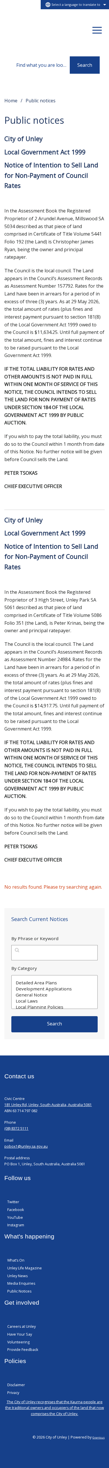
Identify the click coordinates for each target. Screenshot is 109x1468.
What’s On (15, 1260)
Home (10, 100)
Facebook (15, 1209)
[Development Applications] (54, 989)
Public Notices (19, 1291)
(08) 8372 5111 (16, 1128)
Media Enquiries (21, 1283)
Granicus (98, 1437)
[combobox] (75, 4)
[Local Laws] (54, 1001)
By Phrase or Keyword (34, 938)
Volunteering (18, 1342)
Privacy (13, 1392)
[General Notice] (54, 995)
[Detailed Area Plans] (54, 983)
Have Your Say (19, 1334)
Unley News (17, 1275)
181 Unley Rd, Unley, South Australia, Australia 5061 (48, 1104)
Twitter (13, 1201)
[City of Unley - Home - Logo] (27, 30)
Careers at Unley (21, 1326)
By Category (24, 968)
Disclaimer (16, 1384)
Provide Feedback (22, 1349)
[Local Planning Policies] (54, 1007)
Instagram (15, 1225)
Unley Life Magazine (24, 1268)
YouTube (15, 1217)
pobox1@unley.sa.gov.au (26, 1146)
